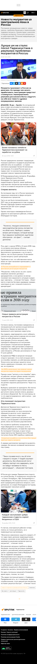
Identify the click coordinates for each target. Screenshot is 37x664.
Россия (28, 614)
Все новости (5, 591)
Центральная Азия (18, 614)
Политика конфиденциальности (10, 634)
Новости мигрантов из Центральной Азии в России (14, 587)
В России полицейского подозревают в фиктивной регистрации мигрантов (16, 268)
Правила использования (21, 630)
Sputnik (4, 80)
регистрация (13, 591)
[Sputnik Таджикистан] (5, 13)
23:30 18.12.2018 (5, 57)
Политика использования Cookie (10, 637)
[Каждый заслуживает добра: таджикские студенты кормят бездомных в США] (18, 501)
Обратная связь (5, 643)
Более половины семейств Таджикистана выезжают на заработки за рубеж (14, 149)
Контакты (10, 630)
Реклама (3, 632)
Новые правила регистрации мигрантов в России (15, 315)
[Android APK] (6, 649)
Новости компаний (12, 632)
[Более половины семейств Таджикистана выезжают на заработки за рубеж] (18, 133)
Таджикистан (21, 591)
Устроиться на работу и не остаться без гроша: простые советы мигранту (19, 439)
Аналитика (32, 587)
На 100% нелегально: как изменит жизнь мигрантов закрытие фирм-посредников (16, 370)
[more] (34, 155)
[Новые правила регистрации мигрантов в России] (18, 300)
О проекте (4, 630)
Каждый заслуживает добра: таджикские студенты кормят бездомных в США (15, 517)
